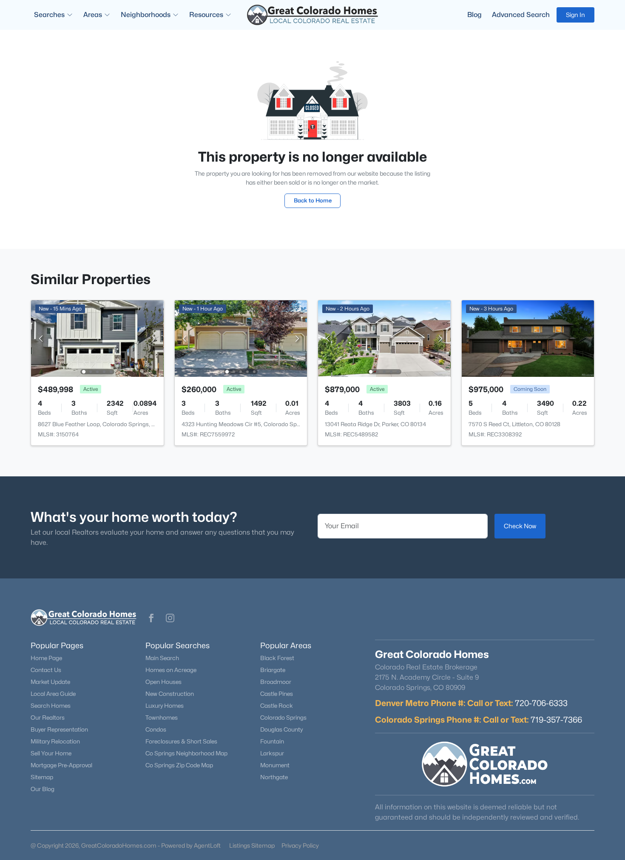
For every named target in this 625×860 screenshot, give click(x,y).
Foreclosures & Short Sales (181, 741)
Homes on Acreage (170, 669)
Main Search (162, 658)
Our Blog (42, 789)
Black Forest (277, 658)
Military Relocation (55, 741)
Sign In (575, 14)
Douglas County (281, 729)
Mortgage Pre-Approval (61, 765)
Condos (155, 729)
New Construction (169, 693)
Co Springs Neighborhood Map (186, 753)
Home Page (46, 658)
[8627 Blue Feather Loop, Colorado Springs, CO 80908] (97, 338)
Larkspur (272, 753)
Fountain (272, 741)
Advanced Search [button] (521, 15)
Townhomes (161, 717)
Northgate (274, 777)
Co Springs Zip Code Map (179, 765)
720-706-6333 (541, 703)
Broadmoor (275, 681)
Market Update (50, 681)
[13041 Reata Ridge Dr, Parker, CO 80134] (384, 338)
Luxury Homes (164, 705)
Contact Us (46, 669)
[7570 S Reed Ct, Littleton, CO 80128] (527, 338)
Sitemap (42, 777)
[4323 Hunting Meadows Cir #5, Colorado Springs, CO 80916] (240, 338)
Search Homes (51, 705)
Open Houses (163, 681)
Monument (275, 765)
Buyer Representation (59, 729)
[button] (151, 618)
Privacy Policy (300, 845)
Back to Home (313, 200)
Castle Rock (276, 705)
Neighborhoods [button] (145, 15)
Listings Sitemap (252, 845)
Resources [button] (206, 15)
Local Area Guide (53, 693)
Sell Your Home (51, 753)
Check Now (520, 526)
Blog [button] (474, 15)
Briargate (272, 669)
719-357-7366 (556, 720)
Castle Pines (276, 693)
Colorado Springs (283, 717)
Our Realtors (48, 717)
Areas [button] (92, 15)
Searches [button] (49, 15)
